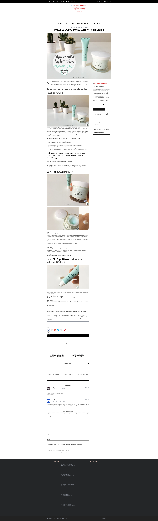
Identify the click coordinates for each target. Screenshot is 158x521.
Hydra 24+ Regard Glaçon (58, 259)
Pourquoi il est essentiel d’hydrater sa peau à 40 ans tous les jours (53, 376)
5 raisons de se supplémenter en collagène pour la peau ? (68, 488)
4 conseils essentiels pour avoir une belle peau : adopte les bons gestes (83, 376)
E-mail (48, 434)
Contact (73, 1)
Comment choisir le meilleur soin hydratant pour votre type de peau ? (68, 476)
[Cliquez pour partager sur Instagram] (61, 330)
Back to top (104, 518)
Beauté (60, 23)
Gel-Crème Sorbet (55, 171)
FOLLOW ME (101, 122)
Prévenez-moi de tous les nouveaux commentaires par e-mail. (58, 450)
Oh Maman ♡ (96, 23)
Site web (48, 439)
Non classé (66, 464)
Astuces (62, 504)
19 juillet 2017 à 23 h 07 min (58, 401)
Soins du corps (66, 485)
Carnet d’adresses (83, 23)
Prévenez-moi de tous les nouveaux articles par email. (57, 452)
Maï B (53, 387)
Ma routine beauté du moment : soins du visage (78, 355)
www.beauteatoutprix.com (66, 255)
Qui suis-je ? (56, 1)
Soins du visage (76, 27)
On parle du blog (65, 1)
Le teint (65, 484)
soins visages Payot (57, 312)
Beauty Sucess (63, 316)
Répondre (87, 387)
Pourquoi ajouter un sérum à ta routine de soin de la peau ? (67, 376)
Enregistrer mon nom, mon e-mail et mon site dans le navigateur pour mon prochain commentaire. (65, 444)
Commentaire (49, 416)
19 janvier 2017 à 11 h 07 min (58, 388)
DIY (66, 23)
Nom (48, 430)
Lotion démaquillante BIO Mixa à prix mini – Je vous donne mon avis (57, 355)
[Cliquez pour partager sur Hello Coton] (52, 330)
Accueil (49, 1)
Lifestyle (72, 23)
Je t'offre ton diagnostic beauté (98, 97)
